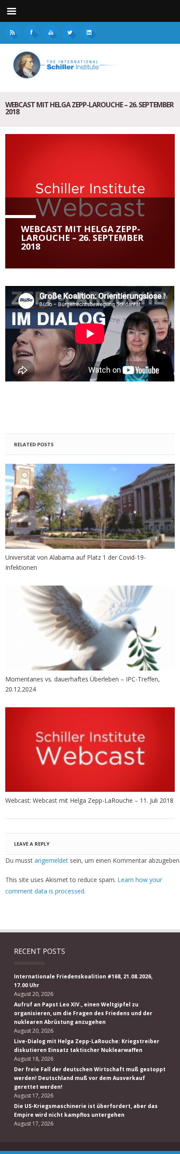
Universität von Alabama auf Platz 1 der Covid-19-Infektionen (75, 562)
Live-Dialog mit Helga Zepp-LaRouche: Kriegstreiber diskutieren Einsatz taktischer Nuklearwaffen (86, 1046)
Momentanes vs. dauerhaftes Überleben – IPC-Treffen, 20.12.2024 (82, 684)
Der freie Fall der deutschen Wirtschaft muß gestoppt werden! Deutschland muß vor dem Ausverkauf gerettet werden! (90, 1078)
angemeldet (51, 860)
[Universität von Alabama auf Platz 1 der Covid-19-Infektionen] (89, 506)
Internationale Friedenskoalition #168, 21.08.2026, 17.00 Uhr (83, 981)
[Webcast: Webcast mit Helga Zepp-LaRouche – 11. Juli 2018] (89, 749)
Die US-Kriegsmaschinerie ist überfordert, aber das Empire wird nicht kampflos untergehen (86, 1110)
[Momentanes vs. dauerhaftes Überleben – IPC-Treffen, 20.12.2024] (89, 628)
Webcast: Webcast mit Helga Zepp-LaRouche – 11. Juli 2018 (89, 800)
